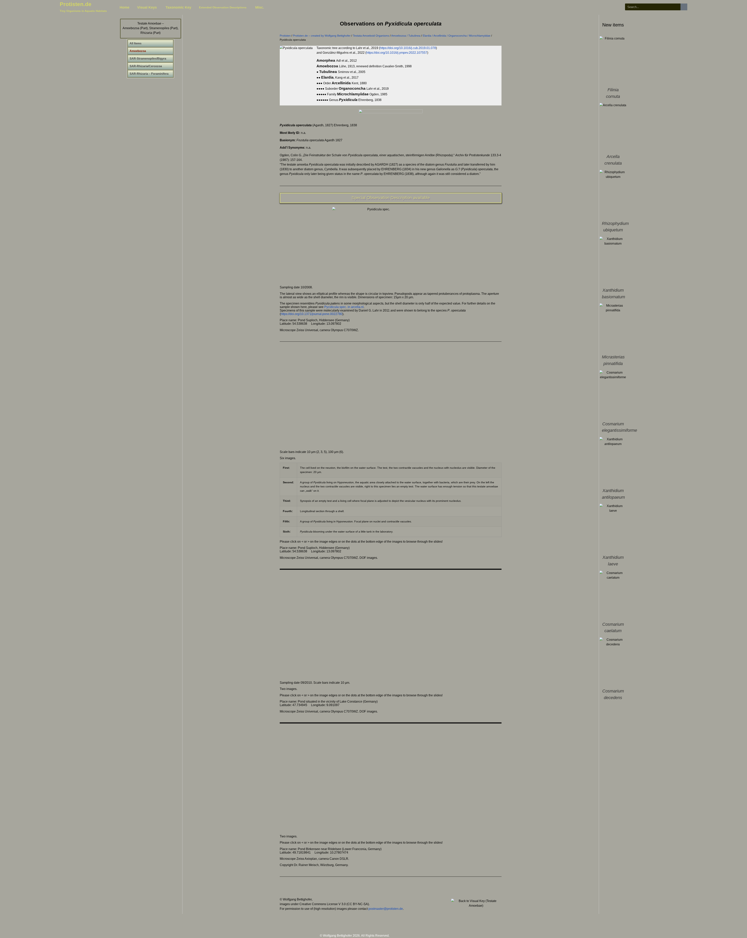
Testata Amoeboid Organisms (371, 35)
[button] (329, 397)
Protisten (285, 35)
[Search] (683, 7)
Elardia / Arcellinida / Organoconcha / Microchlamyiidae (456, 35)
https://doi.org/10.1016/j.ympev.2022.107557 (396, 52)
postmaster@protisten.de (385, 908)
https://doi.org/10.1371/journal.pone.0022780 (311, 314)
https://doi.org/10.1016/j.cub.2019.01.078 (408, 48)
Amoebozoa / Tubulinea (405, 35)
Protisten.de (75, 4)
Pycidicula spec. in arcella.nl (344, 307)
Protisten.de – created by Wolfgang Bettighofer (322, 35)
